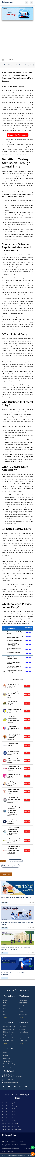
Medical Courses (8, 1040)
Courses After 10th (9, 1026)
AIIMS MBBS (23, 1000)
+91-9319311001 (9, 1079)
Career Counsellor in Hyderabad (11, 1115)
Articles (5, 1055)
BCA (4, 1006)
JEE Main (22, 1008)
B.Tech (5, 1000)
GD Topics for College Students (10, 866)
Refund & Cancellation (8, 1148)
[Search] (27, 2)
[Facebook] (3, 1086)
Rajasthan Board (24, 1038)
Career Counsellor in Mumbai (10, 1109)
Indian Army (22, 1006)
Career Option (7, 1061)
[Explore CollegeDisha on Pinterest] (26, 1086)
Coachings (6, 1058)
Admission (5, 1141)
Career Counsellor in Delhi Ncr (10, 1126)
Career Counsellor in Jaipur (9, 1118)
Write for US (27, 1148)
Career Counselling (9, 1064)
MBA (4, 1011)
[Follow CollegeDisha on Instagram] (20, 1086)
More (5, 1017)
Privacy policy (6, 1144)
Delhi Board (22, 1026)
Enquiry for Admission (18, 135)
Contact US (14, 1144)
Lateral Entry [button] (8, 65)
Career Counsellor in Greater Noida (12, 1129)
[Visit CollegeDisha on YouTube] (31, 1086)
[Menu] (31, 2)
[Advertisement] (17, 40)
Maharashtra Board (24, 1035)
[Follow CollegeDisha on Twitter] (9, 1086)
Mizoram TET (23, 1014)
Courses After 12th (8, 1029)
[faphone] (33, 1154)
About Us (13, 1141)
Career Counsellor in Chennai (10, 1112)
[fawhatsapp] (33, 1147)
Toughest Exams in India (15, 861)
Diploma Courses (8, 1032)
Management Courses (10, 1038)
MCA (4, 1008)
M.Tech (5, 1003)
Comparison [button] (29, 65)
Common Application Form (11, 1067)
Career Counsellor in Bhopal (10, 1123)
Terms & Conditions (7, 1151)
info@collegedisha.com (11, 1082)
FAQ (21, 1141)
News (5, 1052)
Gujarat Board (23, 1040)
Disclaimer (23, 1144)
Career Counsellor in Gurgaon (10, 1120)
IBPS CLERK (23, 1003)
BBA (4, 1014)
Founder (16, 1148)
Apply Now (27, 686)
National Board (23, 1032)
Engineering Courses (9, 1035)
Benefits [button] (18, 65)
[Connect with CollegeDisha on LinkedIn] (14, 1086)
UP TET (21, 1011)
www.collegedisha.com (17, 1155)
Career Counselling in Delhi (9, 1103)
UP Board (22, 1029)
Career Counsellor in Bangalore (10, 1106)
